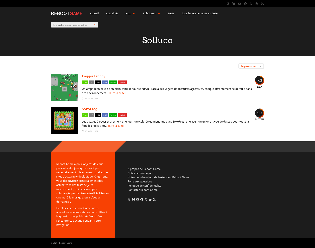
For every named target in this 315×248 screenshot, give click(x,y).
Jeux (128, 13)
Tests (171, 13)
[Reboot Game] (67, 14)
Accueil (94, 13)
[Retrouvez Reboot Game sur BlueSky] (234, 3)
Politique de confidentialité (144, 185)
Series (113, 82)
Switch (122, 82)
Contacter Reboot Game (143, 190)
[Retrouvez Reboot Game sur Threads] (228, 3)
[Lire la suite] (117, 93)
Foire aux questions (140, 181)
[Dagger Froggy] (64, 100)
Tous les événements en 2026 (200, 13)
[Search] (95, 24)
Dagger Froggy (93, 76)
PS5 (105, 82)
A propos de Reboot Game (144, 169)
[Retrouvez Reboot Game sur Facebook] (245, 3)
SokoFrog (89, 109)
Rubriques (149, 13)
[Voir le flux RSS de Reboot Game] (262, 3)
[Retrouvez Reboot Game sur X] (251, 3)
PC (91, 82)
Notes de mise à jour (140, 173)
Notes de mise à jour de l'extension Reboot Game (158, 177)
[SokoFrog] (64, 133)
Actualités (112, 13)
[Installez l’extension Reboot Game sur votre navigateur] (256, 3)
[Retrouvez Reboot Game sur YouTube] (239, 3)
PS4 (98, 82)
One (85, 82)
